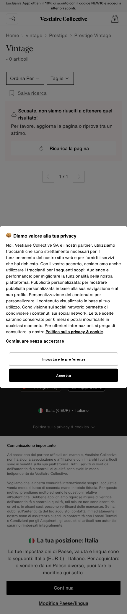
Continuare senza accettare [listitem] (35, 341)
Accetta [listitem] (63, 375)
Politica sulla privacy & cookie (74, 332)
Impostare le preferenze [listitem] (64, 359)
